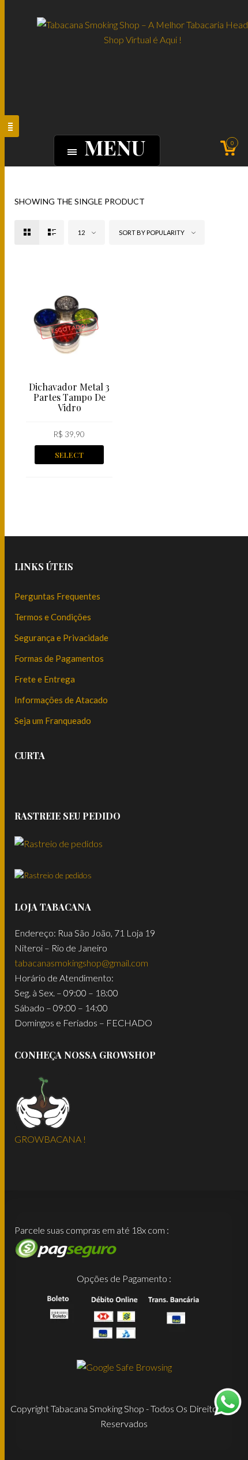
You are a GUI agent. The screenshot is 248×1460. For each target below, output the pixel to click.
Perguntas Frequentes (57, 596)
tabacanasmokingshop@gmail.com (81, 962)
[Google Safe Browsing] (124, 1365)
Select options (69, 457)
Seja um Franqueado (52, 720)
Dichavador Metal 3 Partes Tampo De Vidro (69, 397)
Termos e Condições (52, 617)
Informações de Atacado (61, 700)
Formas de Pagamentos (59, 658)
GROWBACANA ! (50, 1138)
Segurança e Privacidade (61, 637)
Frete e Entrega (44, 679)
